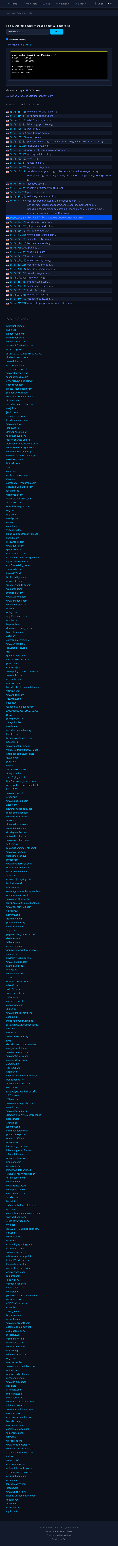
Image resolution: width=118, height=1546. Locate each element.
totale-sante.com (15, 1177)
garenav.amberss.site (17, 895)
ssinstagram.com (15, 1330)
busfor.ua (32, 128)
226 (19, 264)
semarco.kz (12, 1063)
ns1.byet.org (12, 1118)
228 (19, 268)
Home (13, 3)
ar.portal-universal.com (19, 498)
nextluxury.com (14, 459)
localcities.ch (34, 162)
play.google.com (15, 718)
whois (28, 44)
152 (19, 154)
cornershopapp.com (39, 303)
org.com (10, 1358)
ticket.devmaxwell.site (18, 1083)
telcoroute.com (14, 1432)
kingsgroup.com (15, 333)
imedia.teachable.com (72, 208)
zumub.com (12, 537)
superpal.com (62, 303)
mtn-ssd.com (13, 683)
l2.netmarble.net (15, 1248)
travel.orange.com (37, 273)
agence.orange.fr (37, 167)
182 (19, 166)
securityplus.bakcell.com (19, 486)
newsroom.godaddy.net (19, 808)
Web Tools (31, 3)
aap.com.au (34, 256)
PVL (64, 1539)
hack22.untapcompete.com (21, 1495)
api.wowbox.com (15, 1272)
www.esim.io (46, 196)
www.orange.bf (14, 793)
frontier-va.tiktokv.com (18, 584)
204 (19, 243)
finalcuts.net (13, 400)
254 (24, 247)
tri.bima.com (13, 942)
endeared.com (14, 946)
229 (19, 273)
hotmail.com (13, 463)
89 (24, 115)
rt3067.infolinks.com (17, 1303)
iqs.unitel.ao (12, 490)
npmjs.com (12, 620)
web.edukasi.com (15, 993)
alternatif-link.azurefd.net (20, 753)
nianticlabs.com (36, 294)
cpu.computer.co (15, 1464)
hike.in (31, 124)
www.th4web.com (16, 828)
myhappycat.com (15, 365)
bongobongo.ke (15, 1079)
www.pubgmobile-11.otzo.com (22, 671)
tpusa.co (32, 247)
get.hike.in (44, 124)
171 (24, 162)
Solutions (64, 3)
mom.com (11, 1032)
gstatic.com (12, 757)
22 (24, 132)
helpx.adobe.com (15, 1299)
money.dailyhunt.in (38, 154)
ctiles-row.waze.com (17, 1220)
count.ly (10, 1307)
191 (19, 196)
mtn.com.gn (12, 1350)
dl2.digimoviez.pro (16, 832)
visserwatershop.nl (16, 369)
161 (24, 124)
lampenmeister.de (37, 243)
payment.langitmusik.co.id (20, 934)
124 (19, 124)
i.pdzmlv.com (35, 290)
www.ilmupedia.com (17, 800)
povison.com (34, 192)
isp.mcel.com (13, 1126)
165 (19, 162)
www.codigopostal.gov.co (20, 1366)
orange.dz (11, 969)
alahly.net (11, 471)
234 (19, 281)
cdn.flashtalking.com (17, 565)
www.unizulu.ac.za (16, 1381)
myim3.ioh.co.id (16, 44)
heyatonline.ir (13, 624)
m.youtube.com (14, 581)
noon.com (33, 137)
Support (81, 3)
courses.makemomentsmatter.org (47, 213)
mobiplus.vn (12, 1334)
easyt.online (95, 208)
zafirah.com (12, 997)
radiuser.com (13, 1275)
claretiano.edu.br (37, 230)
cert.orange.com (54, 175)
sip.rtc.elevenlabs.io (17, 561)
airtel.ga (10, 635)
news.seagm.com (15, 349)
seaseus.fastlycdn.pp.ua (19, 1472)
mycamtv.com (14, 679)
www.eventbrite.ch (16, 816)
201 (19, 239)
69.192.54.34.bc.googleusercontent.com (29, 95)
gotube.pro (12, 1487)
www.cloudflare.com (17, 840)
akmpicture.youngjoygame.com (23, 1213)
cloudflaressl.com (15, 1193)
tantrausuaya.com (16, 435)
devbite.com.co (14, 938)
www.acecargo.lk (15, 1346)
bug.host (11, 329)
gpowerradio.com (16, 655)
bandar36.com (14, 1142)
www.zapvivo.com (16, 596)
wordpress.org (14, 1440)
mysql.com (12, 859)
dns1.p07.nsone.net (16, 431)
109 (24, 285)
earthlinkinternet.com (17, 639)
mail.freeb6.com (15, 337)
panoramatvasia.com (17, 1158)
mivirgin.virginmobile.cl (18, 957)
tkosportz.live (13, 773)
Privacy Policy (52, 1531)
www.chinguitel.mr (16, 643)
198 (24, 128)
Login (100, 3)
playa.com (12, 663)
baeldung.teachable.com (41, 208)
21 (24, 256)
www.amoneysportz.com (20, 1103)
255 (24, 192)
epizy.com (11, 612)
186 (19, 192)
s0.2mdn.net (13, 1095)
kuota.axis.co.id (14, 965)
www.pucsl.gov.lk (15, 1189)
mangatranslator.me (17, 1048)
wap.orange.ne (14, 588)
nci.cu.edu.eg (13, 1166)
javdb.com (12, 412)
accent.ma (12, 1480)
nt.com (10, 608)
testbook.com (13, 502)
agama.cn (11, 1071)
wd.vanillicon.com (16, 1216)
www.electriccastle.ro (18, 1444)
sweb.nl (10, 467)
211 (24, 141)
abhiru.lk (11, 875)
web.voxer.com (36, 251)
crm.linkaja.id (13, 667)
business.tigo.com (16, 577)
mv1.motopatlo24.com (40, 115)
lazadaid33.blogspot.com (20, 706)
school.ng (11, 1016)
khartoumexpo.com (17, 420)
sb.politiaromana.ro (61, 141)
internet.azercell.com (17, 1130)
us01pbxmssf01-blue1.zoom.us (22, 902)
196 (19, 226)
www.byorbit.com (16, 851)
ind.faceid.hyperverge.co (19, 1020)
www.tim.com (13, 1181)
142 (19, 141)
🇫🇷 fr (109, 3)
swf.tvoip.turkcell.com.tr (19, 380)
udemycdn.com (14, 494)
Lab (48, 3)
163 (19, 158)
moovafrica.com (15, 1413)
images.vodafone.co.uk (19, 1169)
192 (19, 200)
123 (19, 120)
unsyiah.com (13, 1319)
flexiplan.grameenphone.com (22, 443)
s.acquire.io (12, 910)
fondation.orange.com (80, 175)
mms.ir (10, 765)
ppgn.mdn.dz (13, 761)
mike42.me (12, 985)
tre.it (8, 651)
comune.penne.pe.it (39, 264)
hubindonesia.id (14, 883)
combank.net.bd (15, 1338)
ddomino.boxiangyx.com (19, 628)
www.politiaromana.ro (87, 141)
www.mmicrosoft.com (18, 1322)
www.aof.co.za (14, 675)
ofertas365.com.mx (38, 222)
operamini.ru (13, 1067)
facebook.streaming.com (19, 1452)
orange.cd (11, 1122)
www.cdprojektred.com (40, 234)
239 (19, 290)
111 (24, 226)
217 (19, 251)
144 (19, 149)
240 (24, 302)
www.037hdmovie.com (18, 906)
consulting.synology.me (19, 1244)
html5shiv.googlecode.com (21, 781)
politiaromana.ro (36, 141)
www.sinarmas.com (16, 961)
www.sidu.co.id (14, 973)
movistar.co (12, 726)
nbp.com (11, 514)
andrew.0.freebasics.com (19, 345)
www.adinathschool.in (18, 899)
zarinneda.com (14, 569)
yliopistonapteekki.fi (39, 226)
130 (24, 268)
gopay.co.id (12, 427)
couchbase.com (14, 1342)
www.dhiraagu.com (16, 600)
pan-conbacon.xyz (16, 922)
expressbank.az (14, 1236)
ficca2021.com (35, 183)
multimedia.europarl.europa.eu (22, 455)
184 (19, 171)
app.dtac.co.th (14, 930)
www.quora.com (15, 545)
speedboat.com (14, 384)
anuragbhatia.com (16, 1476)
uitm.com (11, 1436)
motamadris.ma (14, 1397)
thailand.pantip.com (17, 357)
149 (24, 298)
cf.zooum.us (12, 1507)
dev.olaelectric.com (16, 647)
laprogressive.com (16, 1483)
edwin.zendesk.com (17, 981)
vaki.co (31, 158)
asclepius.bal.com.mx (17, 1428)
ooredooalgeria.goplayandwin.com (47, 150)
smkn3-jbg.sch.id (15, 777)
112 (19, 111)
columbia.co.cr (14, 698)
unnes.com (12, 1240)
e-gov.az (11, 510)
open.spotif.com (15, 1138)
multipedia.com (14, 592)
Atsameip (27, 13)
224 (19, 260)
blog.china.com (14, 632)
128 (19, 132)
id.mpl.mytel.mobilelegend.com (23, 557)
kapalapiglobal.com (17, 1146)
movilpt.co (12, 518)
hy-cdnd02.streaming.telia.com (23, 687)
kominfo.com (13, 914)
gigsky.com (12, 1279)
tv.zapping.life (14, 529)
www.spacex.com (15, 341)
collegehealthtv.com (39, 298)
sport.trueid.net (14, 1287)
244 (19, 294)
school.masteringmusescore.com (46, 204)
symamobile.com (15, 416)
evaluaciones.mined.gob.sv (21, 1173)
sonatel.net (12, 954)
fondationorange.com (39, 171)
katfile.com (12, 734)
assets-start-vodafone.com (21, 482)
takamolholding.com (39, 286)
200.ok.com (12, 1099)
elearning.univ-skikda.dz (19, 1448)
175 (24, 158)
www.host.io (46, 269)
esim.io (31, 196)
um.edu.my (12, 1107)
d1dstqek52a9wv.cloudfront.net (23, 1114)
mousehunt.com (15, 1425)
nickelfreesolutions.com (19, 388)
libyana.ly (11, 702)
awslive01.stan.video (17, 769)
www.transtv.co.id (16, 1185)
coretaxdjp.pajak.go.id (18, 879)
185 (24, 149)
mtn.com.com (13, 1161)
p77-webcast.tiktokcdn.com (21, 1295)
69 (24, 217)
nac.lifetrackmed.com (18, 1268)
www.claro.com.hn (16, 1252)
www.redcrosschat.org (18, 451)
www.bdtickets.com (17, 1055)
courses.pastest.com (81, 204)
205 (24, 234)
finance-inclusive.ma (17, 824)
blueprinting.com (15, 325)
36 (24, 273)
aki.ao (9, 522)
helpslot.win (12, 1201)
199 (19, 230)
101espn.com (13, 690)
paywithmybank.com (17, 1374)
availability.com (14, 1005)
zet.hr (9, 977)
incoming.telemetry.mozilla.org (45, 187)
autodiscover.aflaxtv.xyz (19, 730)
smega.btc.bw (14, 722)
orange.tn (11, 1370)
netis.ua (10, 1209)
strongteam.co (14, 1311)
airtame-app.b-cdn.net (18, 1326)
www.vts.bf (12, 1460)
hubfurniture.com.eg (17, 871)
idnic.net (11, 479)
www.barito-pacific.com (41, 111)
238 (24, 137)
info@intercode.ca (63, 1535)
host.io (31, 269)
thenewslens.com (37, 145)
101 (24, 281)
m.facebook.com (15, 1377)
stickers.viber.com (16, 1405)
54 (15, 111)
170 (24, 221)
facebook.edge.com (17, 376)
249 (19, 298)
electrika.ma (13, 1087)
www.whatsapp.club (17, 373)
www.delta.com (14, 361)
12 (24, 166)
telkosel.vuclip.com (16, 836)
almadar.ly (11, 526)
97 (24, 243)
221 (19, 256)
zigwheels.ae (35, 277)
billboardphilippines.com (19, 396)
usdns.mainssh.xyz (16, 855)
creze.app (11, 796)
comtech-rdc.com (16, 1283)
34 (11, 111)
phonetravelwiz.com (17, 392)
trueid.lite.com (14, 918)
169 (24, 154)
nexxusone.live (14, 1362)
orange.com (34, 175)
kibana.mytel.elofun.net (19, 1150)
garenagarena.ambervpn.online (23, 891)
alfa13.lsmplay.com (38, 120)
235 (19, 285)
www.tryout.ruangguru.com (21, 447)
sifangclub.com (14, 1154)
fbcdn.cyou (12, 1499)
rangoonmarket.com (17, 812)
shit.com (11, 1232)
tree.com (11, 820)
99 (24, 277)
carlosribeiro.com (67, 200)
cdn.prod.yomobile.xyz (18, 1417)
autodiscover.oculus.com (19, 404)
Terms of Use (66, 1531)
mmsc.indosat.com (16, 1060)
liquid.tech (12, 1511)
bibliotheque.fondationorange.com (75, 171)
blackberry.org (14, 1421)
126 (19, 128)
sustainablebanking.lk (18, 659)
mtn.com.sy (12, 887)
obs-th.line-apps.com (17, 506)
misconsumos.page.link (19, 1256)
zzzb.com (11, 804)
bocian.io (11, 1385)
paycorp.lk (12, 741)
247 (24, 187)
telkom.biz (12, 1503)
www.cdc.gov (13, 423)
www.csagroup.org (16, 1111)
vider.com (11, 1028)
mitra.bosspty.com (38, 260)
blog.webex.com (15, 541)
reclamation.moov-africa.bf (21, 847)
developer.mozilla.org (18, 439)
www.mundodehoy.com (19, 1012)
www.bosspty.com (38, 239)
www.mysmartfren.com (19, 863)
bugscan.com (13, 1315)
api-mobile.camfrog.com (19, 1468)
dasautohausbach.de (17, 867)
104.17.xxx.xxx (13, 989)
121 (24, 183)
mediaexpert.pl (14, 1001)
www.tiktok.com (15, 694)
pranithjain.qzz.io (15, 1134)
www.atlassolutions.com (19, 1409)
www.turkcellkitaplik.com (20, 1401)
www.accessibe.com (17, 1052)
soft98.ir (10, 1456)
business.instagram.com (19, 738)
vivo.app (11, 1224)
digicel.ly (11, 1008)
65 (24, 200)
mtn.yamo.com (14, 1393)
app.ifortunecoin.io (16, 616)
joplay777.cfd (13, 573)
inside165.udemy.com (17, 1260)
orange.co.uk (103, 175)
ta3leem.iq (12, 844)
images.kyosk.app (37, 281)
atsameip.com (14, 1389)
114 (19, 115)
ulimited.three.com (16, 1354)
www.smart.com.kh (16, 604)
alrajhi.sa (11, 408)
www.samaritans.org (17, 1036)
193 (24, 120)
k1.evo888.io (13, 789)
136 (24, 111)
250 (24, 145)
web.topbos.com (37, 133)
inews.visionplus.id (16, 926)
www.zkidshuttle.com (18, 745)
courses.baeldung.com (40, 200)
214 (19, 247)
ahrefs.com (12, 1197)
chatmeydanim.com (17, 475)
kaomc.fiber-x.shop (16, 1264)
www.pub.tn (12, 1291)
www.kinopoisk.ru (16, 1491)
